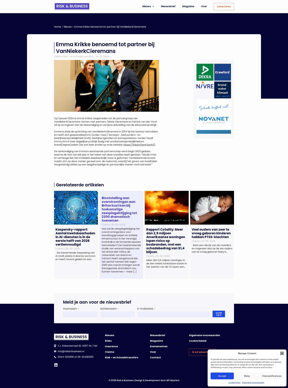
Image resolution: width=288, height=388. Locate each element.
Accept (222, 376)
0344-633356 (66, 357)
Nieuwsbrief (168, 6)
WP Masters (172, 380)
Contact (155, 357)
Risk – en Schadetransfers (121, 357)
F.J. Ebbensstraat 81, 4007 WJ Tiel (77, 346)
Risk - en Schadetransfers (78, 56)
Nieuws (146, 6)
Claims (58, 56)
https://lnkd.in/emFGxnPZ (138, 144)
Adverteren (224, 6)
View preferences (272, 376)
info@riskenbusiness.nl (71, 351)
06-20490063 (85, 357)
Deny (247, 376)
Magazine (188, 6)
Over (204, 6)
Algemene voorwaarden (253, 382)
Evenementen (159, 346)
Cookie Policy (234, 382)
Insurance (111, 346)
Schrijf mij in (219, 314)
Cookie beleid (197, 341)
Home (57, 26)
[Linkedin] (56, 365)
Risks (108, 341)
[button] (282, 353)
